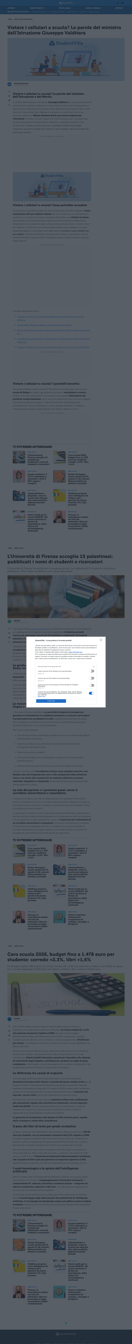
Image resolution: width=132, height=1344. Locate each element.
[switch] (91, 671)
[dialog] (66, 672)
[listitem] (66, 666)
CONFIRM (51, 701)
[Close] (102, 641)
